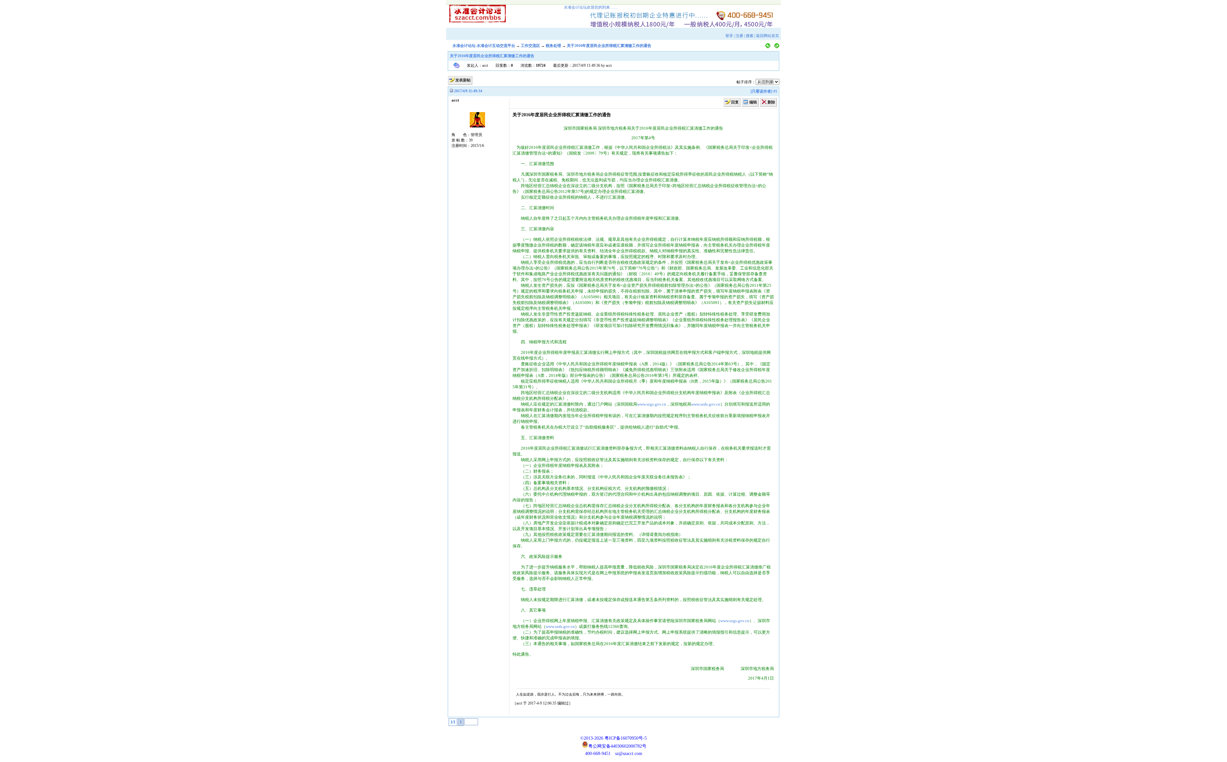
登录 (729, 36)
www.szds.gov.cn (705, 404)
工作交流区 (530, 45)
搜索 (749, 36)
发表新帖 (463, 80)
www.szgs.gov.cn (651, 404)
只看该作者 (761, 91)
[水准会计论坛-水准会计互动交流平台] (471, 12)
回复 (735, 102)
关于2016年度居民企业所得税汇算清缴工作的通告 (609, 45)
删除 (771, 102)
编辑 (753, 102)
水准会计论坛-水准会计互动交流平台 (483, 45)
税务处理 (553, 45)
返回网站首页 (767, 36)
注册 (739, 36)
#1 (775, 91)
